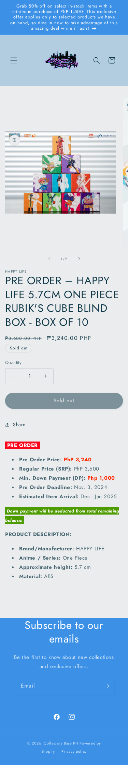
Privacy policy (74, 751)
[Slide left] (49, 258)
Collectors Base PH (61, 743)
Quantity (13, 362)
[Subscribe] (106, 686)
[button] (13, 60)
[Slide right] (79, 258)
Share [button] (19, 424)
